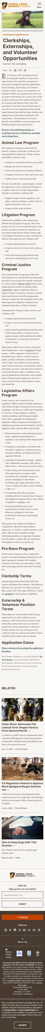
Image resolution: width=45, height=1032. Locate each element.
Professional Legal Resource (16, 34)
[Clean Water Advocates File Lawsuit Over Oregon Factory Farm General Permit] (22, 709)
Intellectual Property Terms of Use (19, 980)
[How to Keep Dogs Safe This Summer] (22, 827)
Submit (22, 904)
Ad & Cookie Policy (27, 1010)
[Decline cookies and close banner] (41, 1002)
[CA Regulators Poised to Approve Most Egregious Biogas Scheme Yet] (22, 768)
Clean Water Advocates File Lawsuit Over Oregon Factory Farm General (20, 727)
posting (8, 594)
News (18, 857)
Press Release (21, 749)
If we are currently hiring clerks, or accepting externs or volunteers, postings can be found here (21, 132)
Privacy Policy (10, 1010)
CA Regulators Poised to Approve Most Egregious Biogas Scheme (22, 786)
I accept (24, 1025)
